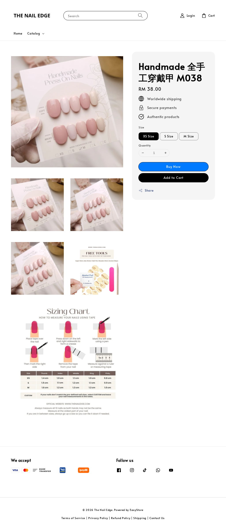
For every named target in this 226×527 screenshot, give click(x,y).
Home (18, 33)
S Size (168, 136)
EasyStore (136, 510)
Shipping (139, 518)
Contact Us (157, 518)
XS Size (148, 136)
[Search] (140, 15)
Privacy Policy (98, 518)
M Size (189, 136)
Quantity (145, 145)
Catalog (33, 33)
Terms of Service (73, 518)
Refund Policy (120, 518)
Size (141, 127)
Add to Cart (173, 177)
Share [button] (149, 190)
